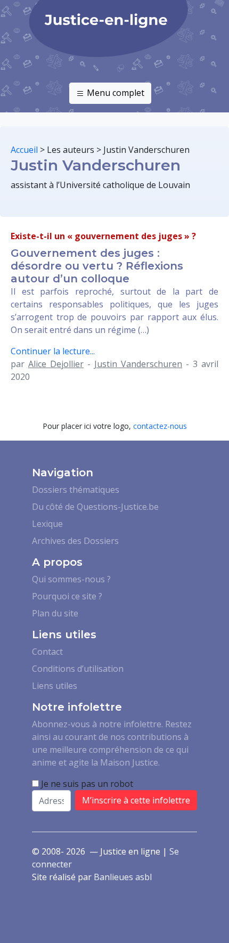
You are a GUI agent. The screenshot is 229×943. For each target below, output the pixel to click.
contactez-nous (160, 426)
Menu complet (114, 93)
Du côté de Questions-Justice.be (95, 507)
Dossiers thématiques (75, 489)
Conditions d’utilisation (78, 668)
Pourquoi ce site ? (67, 596)
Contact (47, 651)
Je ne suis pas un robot (86, 784)
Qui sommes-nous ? (71, 579)
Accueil (24, 150)
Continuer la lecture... (53, 351)
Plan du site (55, 613)
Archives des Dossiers (75, 541)
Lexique (47, 524)
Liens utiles (54, 686)
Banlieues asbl (123, 877)
